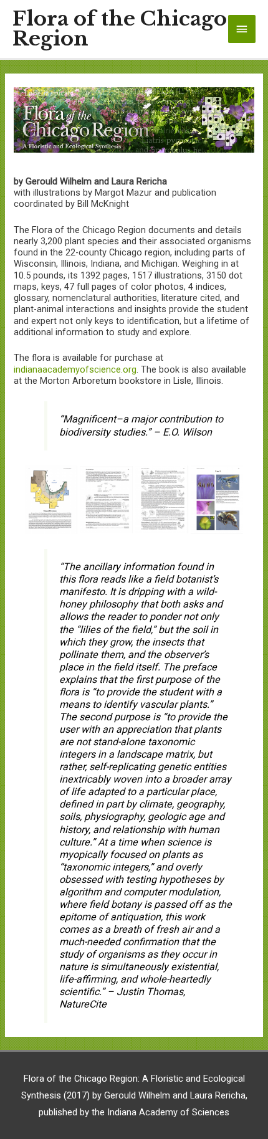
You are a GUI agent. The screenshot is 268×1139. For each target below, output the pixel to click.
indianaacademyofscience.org (75, 369)
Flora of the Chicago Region (119, 29)
